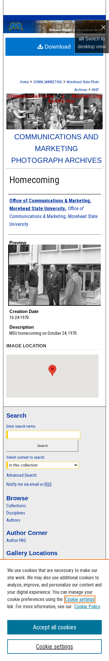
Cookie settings (79, 599)
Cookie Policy (87, 606)
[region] (54, 610)
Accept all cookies (54, 627)
